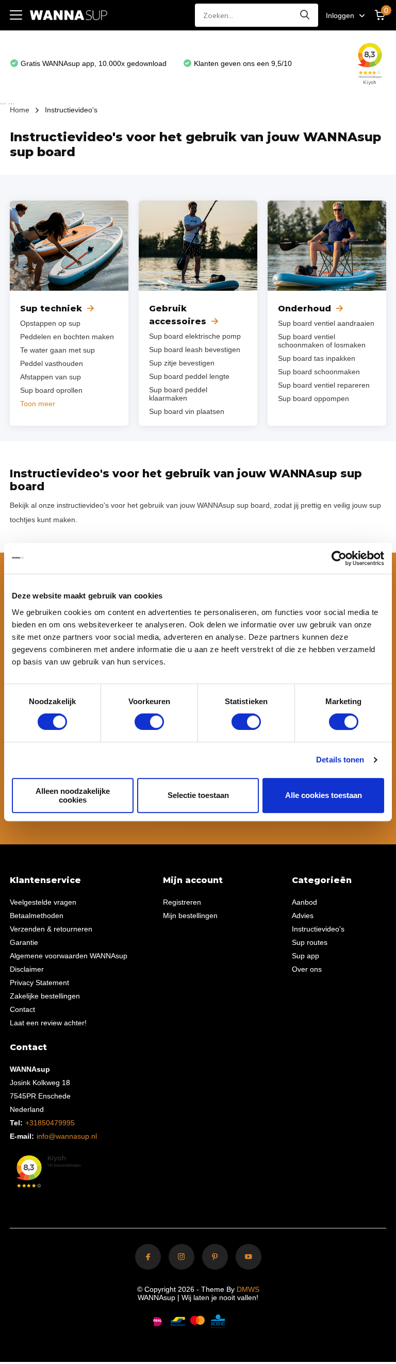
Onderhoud (304, 308)
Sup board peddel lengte (189, 376)
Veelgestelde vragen (43, 902)
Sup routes (309, 942)
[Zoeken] (305, 15)
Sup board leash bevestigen (194, 349)
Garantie (24, 942)
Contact (22, 1009)
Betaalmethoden (36, 915)
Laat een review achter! (48, 1023)
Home (19, 110)
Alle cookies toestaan (323, 795)
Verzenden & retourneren (51, 929)
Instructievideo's (318, 929)
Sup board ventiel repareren (324, 385)
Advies (303, 915)
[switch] (149, 721)
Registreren (182, 902)
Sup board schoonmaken (319, 372)
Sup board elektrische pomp (195, 336)
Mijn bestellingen (190, 915)
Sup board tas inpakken (316, 358)
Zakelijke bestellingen (45, 996)
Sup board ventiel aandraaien (326, 323)
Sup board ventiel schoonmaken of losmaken (322, 340)
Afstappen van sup (50, 377)
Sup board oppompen (313, 398)
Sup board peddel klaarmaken (178, 394)
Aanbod (304, 902)
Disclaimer (27, 969)
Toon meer (37, 404)
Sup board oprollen (51, 390)
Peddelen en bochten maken (67, 336)
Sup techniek (51, 308)
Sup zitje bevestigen (181, 363)
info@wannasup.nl (67, 1136)
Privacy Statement (39, 982)
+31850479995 (50, 1123)
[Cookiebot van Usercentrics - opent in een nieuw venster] (339, 558)
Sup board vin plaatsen (186, 411)
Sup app (305, 956)
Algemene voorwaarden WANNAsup (68, 956)
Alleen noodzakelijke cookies (73, 795)
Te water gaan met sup (57, 350)
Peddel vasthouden (51, 363)
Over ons (307, 969)
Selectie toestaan (198, 795)
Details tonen (340, 759)
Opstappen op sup (50, 323)
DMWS (248, 1289)
